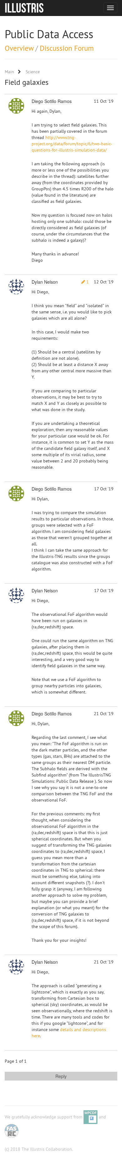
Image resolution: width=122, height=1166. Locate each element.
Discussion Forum (67, 48)
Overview (19, 48)
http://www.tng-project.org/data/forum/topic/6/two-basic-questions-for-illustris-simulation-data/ (72, 144)
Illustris (24, 8)
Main (9, 72)
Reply (61, 1076)
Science (33, 72)
